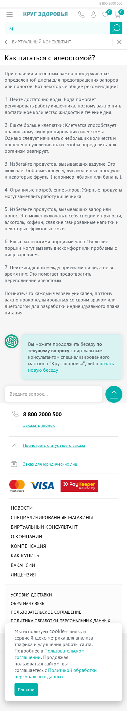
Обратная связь (27, 603)
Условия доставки (31, 595)
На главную (120, 42)
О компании (26, 536)
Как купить (25, 555)
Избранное (105, 14)
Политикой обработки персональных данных (55, 673)
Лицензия (23, 574)
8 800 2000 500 (110, 3)
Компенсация (28, 546)
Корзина (117, 14)
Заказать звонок (39, 425)
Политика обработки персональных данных (60, 621)
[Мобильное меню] (9, 14)
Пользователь (93, 14)
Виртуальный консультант (41, 42)
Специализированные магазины (52, 517)
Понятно (26, 690)
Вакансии (23, 565)
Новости (22, 507)
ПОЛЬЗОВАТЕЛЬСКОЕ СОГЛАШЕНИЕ (46, 612)
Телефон (81, 14)
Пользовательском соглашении (49, 654)
